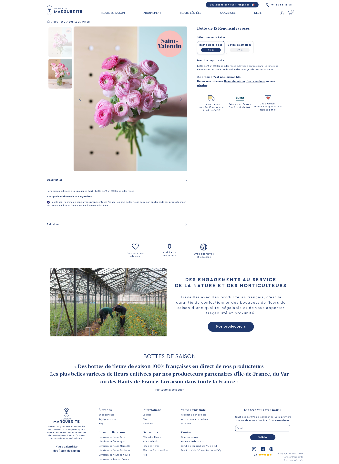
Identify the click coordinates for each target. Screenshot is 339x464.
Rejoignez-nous (107, 419)
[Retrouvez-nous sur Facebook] (262, 449)
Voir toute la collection (169, 389)
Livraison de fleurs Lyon (112, 441)
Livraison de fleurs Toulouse (114, 455)
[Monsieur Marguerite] (64, 10)
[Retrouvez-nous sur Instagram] (254, 449)
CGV (145, 419)
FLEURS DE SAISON (113, 13)
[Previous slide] (80, 98)
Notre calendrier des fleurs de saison (66, 448)
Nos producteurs (231, 326)
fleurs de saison (234, 81)
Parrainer (186, 424)
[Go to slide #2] (60, 74)
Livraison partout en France (114, 459)
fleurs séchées (255, 81)
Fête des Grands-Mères (155, 450)
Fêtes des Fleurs (152, 437)
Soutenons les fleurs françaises (230, 5)
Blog (101, 424)
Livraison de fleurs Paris (112, 437)
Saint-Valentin (151, 441)
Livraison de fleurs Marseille (114, 446)
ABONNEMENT (152, 13)
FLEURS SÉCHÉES (190, 13)
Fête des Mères (151, 446)
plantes (202, 85)
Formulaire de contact (193, 441)
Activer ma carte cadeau (194, 419)
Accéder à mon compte (193, 415)
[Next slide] (180, 98)
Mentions (148, 424)
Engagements (106, 415)
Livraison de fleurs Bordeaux (114, 450)
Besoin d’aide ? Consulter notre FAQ (201, 450)
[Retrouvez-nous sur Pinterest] (271, 449)
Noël (145, 455)
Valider (262, 437)
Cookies (147, 415)
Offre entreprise (190, 437)
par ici (272, 110)
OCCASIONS (228, 13)
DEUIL (258, 13)
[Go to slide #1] (60, 42)
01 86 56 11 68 (281, 5)
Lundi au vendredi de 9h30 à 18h (199, 446)
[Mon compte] (282, 13)
